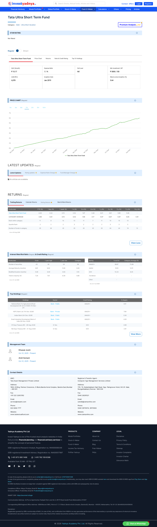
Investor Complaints (123, 452)
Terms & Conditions (123, 444)
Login (139, 4)
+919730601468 (67, 477)
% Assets (124, 300)
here (105, 479)
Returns (48, 58)
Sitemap (119, 448)
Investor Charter (122, 456)
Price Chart (38, 58)
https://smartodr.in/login (25, 495)
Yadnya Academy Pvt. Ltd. (73, 523)
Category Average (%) (131, 260)
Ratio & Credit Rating (61, 58)
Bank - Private (55, 311)
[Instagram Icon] (29, 466)
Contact (125, 4)
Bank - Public (55, 304)
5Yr (38, 107)
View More (136, 334)
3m (16, 107)
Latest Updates (15, 173)
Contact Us (96, 440)
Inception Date (48, 77)
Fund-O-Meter (88, 9)
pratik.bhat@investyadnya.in (57, 479)
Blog (94, 444)
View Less (135, 243)
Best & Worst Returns (64, 202)
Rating (91, 260)
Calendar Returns (31, 202)
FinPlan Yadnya (74, 452)
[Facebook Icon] (14, 466)
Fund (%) (117, 260)
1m (10, 107)
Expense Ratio (48, 68)
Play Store (138, 479)
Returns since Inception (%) (118, 77)
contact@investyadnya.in (44, 477)
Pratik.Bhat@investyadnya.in (43, 491)
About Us (95, 436)
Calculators (103, 9)
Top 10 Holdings (77, 58)
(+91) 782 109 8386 (42, 457)
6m (21, 107)
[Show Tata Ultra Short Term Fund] (75, 157)
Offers (131, 4)
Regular (11, 51)
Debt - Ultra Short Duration (26, 25)
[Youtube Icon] (9, 466)
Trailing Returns (16, 202)
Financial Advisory (18, 9)
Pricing (128, 9)
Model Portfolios (35, 9)
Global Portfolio (54, 9)
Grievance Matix (122, 460)
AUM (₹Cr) (14, 77)
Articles (137, 9)
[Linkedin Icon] (19, 466)
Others (117, 9)
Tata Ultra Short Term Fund (21, 58)
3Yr (32, 107)
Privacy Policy (121, 440)
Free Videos (96, 448)
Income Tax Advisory (76, 448)
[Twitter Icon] (24, 466)
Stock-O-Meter (71, 9)
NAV (15, 68)
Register (148, 4)
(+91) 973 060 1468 (19, 457)
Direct (25, 51)
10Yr (44, 107)
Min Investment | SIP (116, 68)
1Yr (27, 107)
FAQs (94, 452)
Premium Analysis (130, 24)
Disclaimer (120, 436)
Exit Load (80, 68)
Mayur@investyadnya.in (46, 488)
